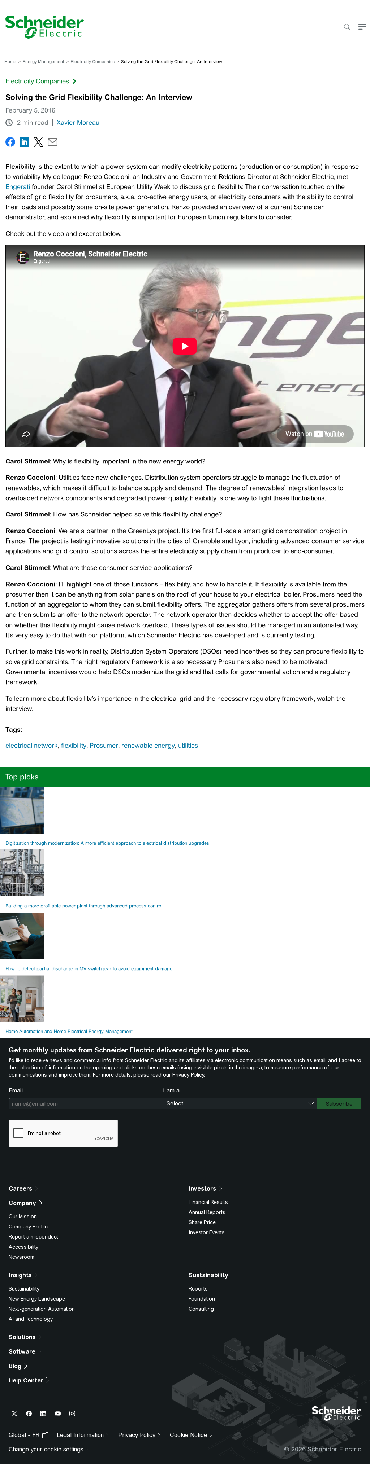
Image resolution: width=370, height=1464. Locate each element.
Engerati (18, 186)
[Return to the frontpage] (42, 27)
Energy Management (43, 61)
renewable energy (148, 745)
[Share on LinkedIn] (24, 143)
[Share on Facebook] (10, 143)
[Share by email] (52, 143)
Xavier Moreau (78, 122)
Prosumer (104, 745)
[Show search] (346, 27)
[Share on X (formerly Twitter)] (38, 143)
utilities (188, 745)
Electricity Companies (92, 61)
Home (10, 61)
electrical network (31, 745)
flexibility (73, 745)
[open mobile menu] (362, 27)
